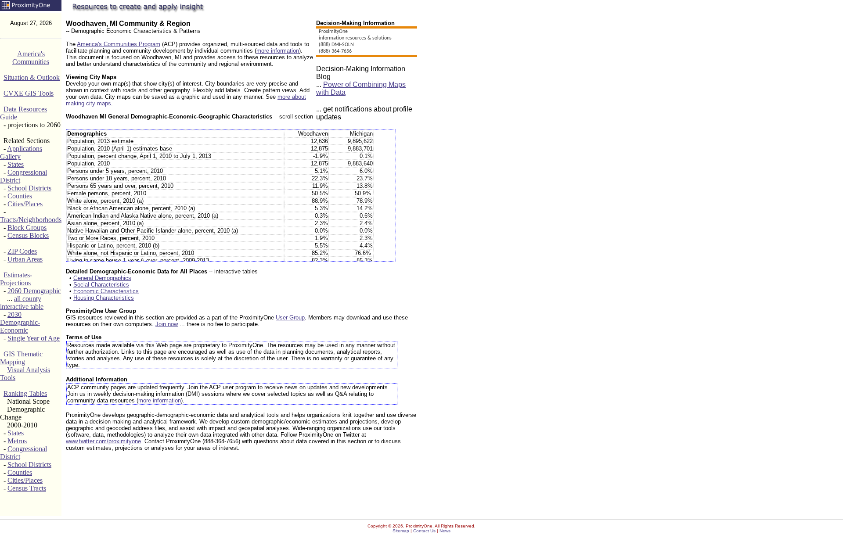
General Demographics (102, 278)
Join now (166, 324)
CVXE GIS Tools (29, 93)
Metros (17, 441)
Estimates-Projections (16, 279)
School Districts (29, 188)
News (445, 530)
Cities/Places (25, 204)
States (15, 164)
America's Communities (30, 57)
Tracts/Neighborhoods (30, 219)
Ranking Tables (25, 393)
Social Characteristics (101, 284)
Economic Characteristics (106, 291)
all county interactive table (21, 302)
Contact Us (424, 530)
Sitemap (401, 530)
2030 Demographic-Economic (20, 322)
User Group (290, 317)
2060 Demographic (34, 290)
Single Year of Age (33, 338)
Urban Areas (25, 259)
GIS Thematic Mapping (21, 358)
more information (277, 50)
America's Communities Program (118, 44)
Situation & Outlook (32, 77)
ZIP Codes (22, 251)
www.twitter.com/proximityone (103, 441)
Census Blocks (28, 235)
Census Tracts (26, 488)
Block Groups (27, 227)
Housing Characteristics (103, 297)
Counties (19, 196)
